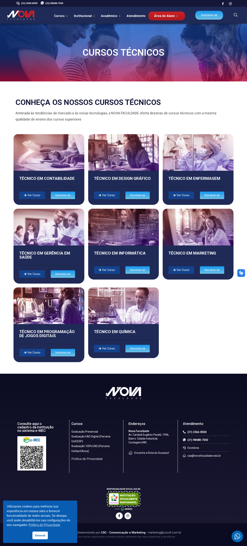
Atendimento (136, 16)
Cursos (59, 16)
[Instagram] (230, 4)
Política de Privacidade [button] (44, 525)
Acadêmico (109, 16)
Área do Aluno (164, 16)
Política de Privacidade (87, 459)
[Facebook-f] (119, 516)
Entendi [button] (40, 535)
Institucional (83, 16)
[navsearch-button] (235, 15)
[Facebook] (223, 4)
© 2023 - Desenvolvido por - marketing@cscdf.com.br (123, 532)
